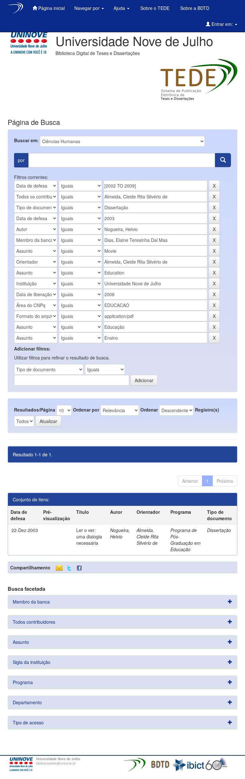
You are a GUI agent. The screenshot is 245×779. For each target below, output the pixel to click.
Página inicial (51, 8)
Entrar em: (222, 24)
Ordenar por (86, 409)
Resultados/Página (34, 409)
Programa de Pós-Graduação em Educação (185, 539)
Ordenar (149, 409)
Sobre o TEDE (154, 8)
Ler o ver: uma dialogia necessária (89, 536)
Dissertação (219, 530)
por (21, 160)
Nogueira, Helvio (120, 533)
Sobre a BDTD (194, 8)
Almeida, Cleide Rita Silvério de (148, 536)
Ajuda (120, 8)
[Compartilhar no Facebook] (80, 568)
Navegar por (87, 8)
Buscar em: (26, 140)
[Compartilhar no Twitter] (69, 568)
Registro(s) (207, 409)
